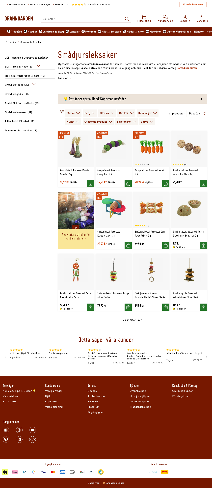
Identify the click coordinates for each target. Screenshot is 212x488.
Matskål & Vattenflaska (22, 103)
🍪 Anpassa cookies (113, 483)
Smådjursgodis (17, 94)
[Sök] (127, 19)
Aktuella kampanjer (193, 4)
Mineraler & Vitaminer (21, 130)
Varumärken (183, 31)
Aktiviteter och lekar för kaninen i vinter (76, 236)
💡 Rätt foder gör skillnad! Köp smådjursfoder (94, 99)
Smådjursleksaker (18, 112)
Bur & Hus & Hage (19, 66)
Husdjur (12, 42)
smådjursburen (187, 68)
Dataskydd (93, 483)
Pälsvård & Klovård (19, 121)
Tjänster (199, 31)
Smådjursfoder (17, 84)
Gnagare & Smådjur (31, 42)
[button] (91, 4)
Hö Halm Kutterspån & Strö (25, 75)
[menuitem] (13, 31)
